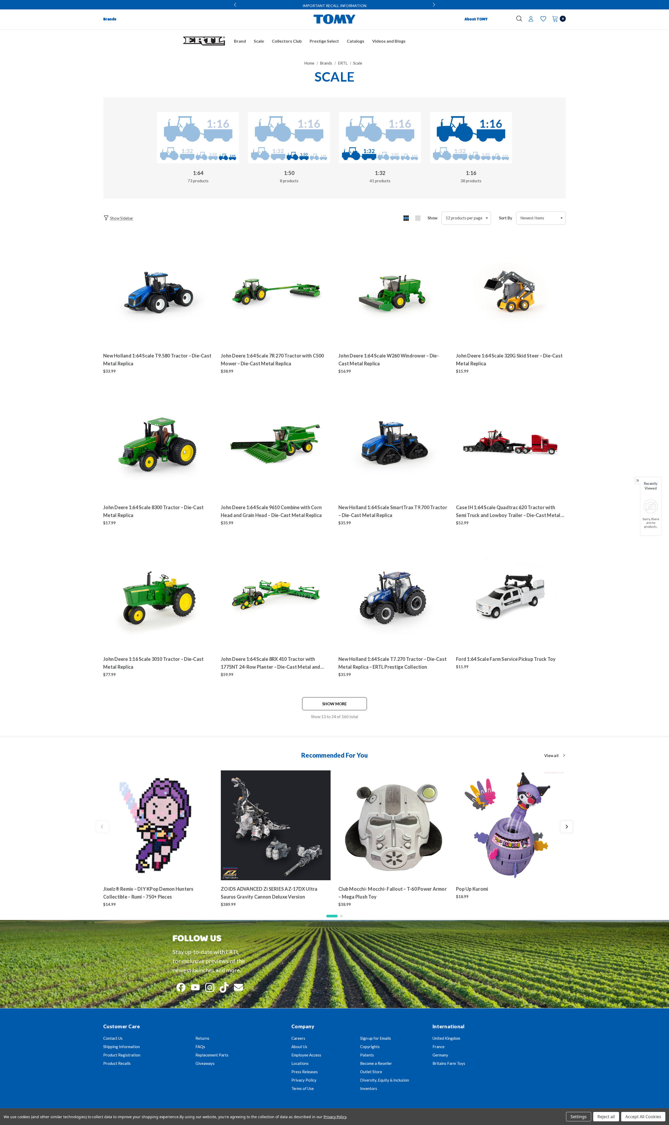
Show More (334, 703)
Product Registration (121, 1055)
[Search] (519, 18)
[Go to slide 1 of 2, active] (332, 916)
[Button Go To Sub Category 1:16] (470, 137)
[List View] (418, 218)
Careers (298, 1038)
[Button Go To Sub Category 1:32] (380, 137)
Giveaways (205, 1063)
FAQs (200, 1046)
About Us (299, 1046)
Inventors (368, 1088)
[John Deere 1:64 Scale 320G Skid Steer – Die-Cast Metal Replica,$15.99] (511, 292)
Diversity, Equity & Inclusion (384, 1080)
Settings (578, 1117)
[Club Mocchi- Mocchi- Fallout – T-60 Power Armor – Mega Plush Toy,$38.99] (393, 825)
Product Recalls (117, 1063)
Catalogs (355, 40)
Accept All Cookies (643, 1117)
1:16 (471, 173)
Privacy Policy (303, 1080)
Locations (300, 1063)
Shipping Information (121, 1046)
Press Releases (304, 1071)
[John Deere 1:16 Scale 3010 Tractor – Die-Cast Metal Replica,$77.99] (158, 595)
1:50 (289, 173)
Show (432, 217)
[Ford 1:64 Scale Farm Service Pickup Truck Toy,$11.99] (511, 595)
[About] (500, 17)
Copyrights (370, 1046)
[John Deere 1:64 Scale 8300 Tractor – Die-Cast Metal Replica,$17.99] (158, 444)
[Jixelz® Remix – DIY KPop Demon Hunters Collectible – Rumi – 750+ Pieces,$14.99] (158, 825)
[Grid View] (406, 218)
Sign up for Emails (375, 1038)
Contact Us (113, 1038)
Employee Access (306, 1055)
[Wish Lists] (543, 19)
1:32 (380, 173)
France (438, 1046)
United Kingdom (446, 1038)
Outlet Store (371, 1071)
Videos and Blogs (389, 40)
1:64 (198, 173)
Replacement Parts (211, 1055)
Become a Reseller (376, 1063)
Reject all (606, 1117)
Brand (240, 40)
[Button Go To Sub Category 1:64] (198, 137)
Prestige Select (324, 40)
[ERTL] (204, 41)
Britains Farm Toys (448, 1063)
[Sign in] (531, 19)
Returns (202, 1038)
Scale (259, 40)
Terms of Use (302, 1088)
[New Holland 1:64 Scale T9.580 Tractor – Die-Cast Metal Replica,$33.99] (158, 292)
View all (551, 755)
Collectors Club (287, 40)
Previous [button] (236, 5)
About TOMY (476, 19)
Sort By (505, 217)
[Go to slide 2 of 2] (341, 916)
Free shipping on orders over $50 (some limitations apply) (334, 5)
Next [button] (433, 5)
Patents (367, 1055)
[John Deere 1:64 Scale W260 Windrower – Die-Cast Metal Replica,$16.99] (393, 292)
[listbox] (541, 218)
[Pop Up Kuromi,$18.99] (511, 825)
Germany (440, 1055)
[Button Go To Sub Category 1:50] (289, 137)
